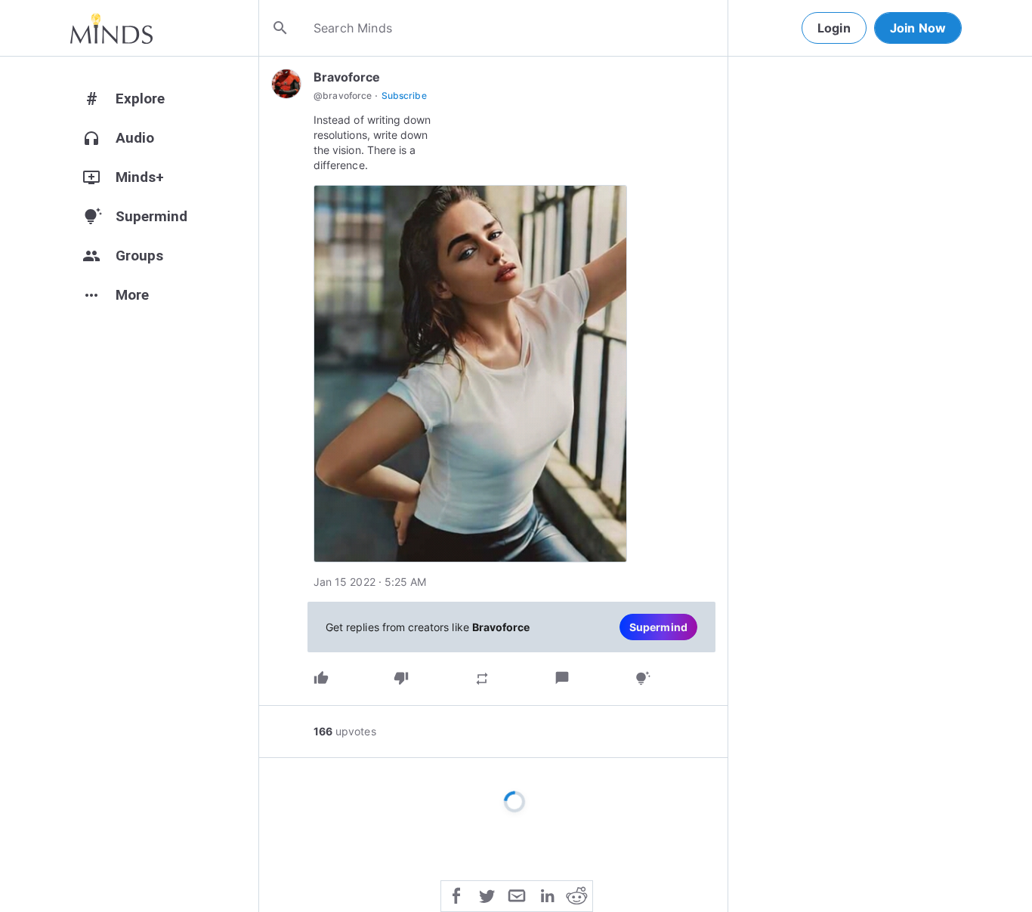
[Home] (111, 28)
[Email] (517, 894)
